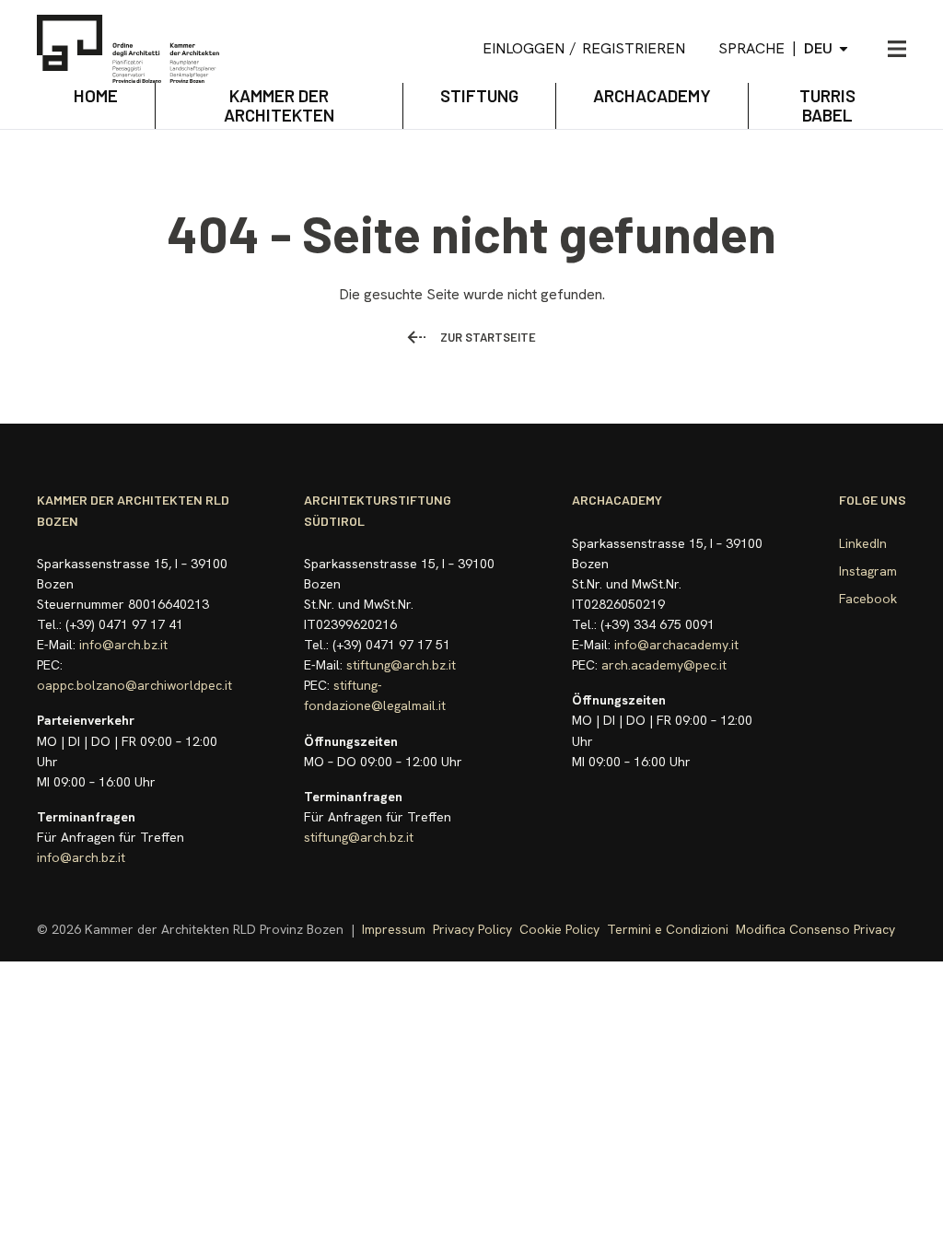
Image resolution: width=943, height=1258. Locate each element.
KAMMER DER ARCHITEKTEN (279, 105)
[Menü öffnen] (896, 49)
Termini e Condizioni (667, 929)
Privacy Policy (472, 929)
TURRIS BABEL (827, 105)
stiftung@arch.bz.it (401, 665)
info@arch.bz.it (123, 644)
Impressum (393, 929)
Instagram (868, 571)
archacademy (652, 95)
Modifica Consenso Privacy (815, 929)
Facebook (868, 598)
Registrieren (633, 48)
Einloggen (524, 48)
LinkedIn (863, 543)
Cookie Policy (559, 929)
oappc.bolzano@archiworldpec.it (134, 685)
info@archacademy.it (676, 644)
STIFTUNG (479, 95)
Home (96, 95)
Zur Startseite (488, 337)
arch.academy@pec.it (664, 665)
